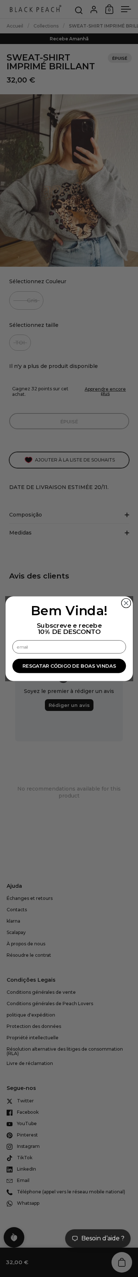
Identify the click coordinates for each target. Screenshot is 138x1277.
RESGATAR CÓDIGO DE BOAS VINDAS (69, 666)
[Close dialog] (126, 603)
